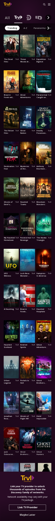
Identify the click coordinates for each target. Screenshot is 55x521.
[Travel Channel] (8, 5)
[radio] (7, 17)
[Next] (48, 18)
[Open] (49, 4)
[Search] (42, 4)
